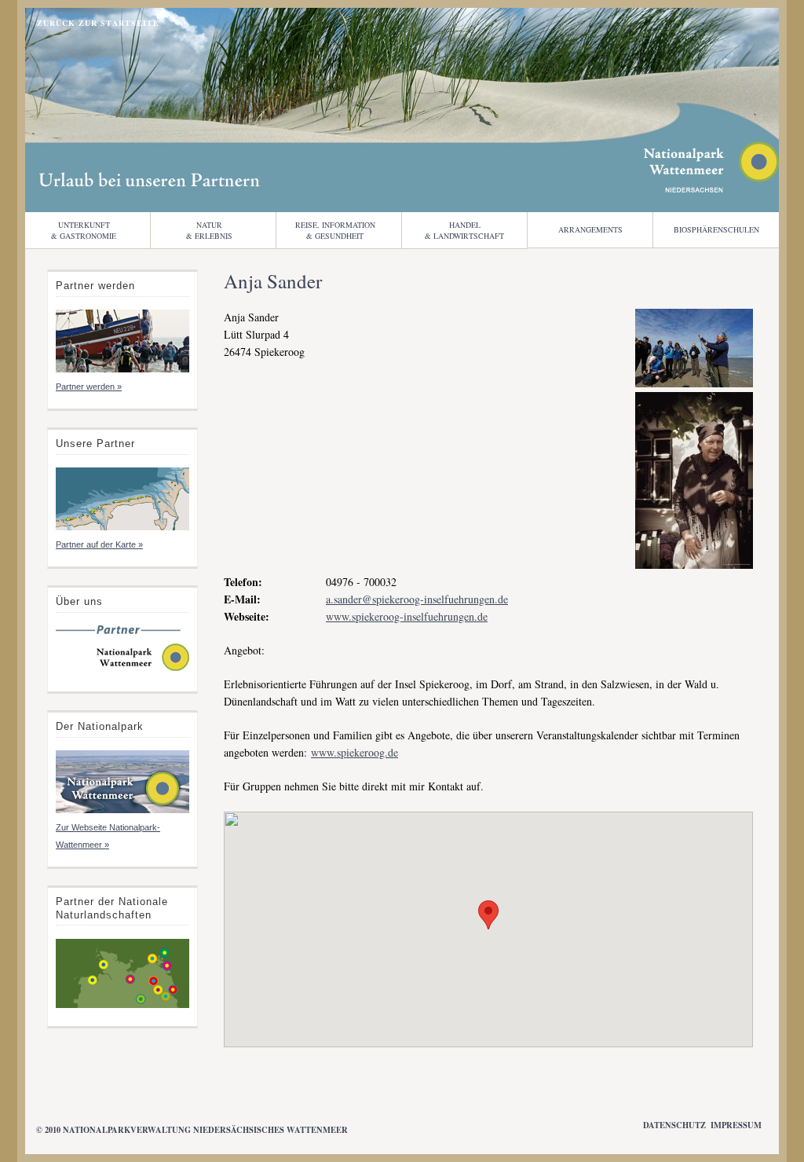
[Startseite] (122, 669)
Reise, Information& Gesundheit (335, 230)
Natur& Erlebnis (209, 230)
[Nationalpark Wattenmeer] (711, 188)
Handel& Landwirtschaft (464, 230)
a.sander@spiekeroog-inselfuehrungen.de (417, 599)
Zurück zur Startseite (98, 22)
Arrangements (590, 229)
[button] (488, 915)
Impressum (736, 1125)
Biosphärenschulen (716, 229)
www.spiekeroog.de (354, 752)
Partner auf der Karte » (99, 544)
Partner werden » (89, 386)
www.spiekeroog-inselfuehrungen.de (407, 616)
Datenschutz (674, 1125)
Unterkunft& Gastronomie (83, 230)
